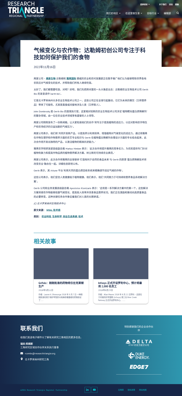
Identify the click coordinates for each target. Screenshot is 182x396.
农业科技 (46, 216)
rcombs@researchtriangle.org (40, 353)
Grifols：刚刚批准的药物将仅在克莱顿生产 (61, 284)
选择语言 (144, 4)
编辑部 (167, 13)
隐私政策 (131, 390)
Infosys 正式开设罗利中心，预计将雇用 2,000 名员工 (120, 284)
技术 (80, 216)
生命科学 (57, 216)
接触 (177, 4)
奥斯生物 (51, 78)
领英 (87, 390)
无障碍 (121, 390)
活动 (171, 4)
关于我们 (163, 4)
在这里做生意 (132, 13)
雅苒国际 (71, 78)
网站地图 (143, 390)
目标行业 (152, 13)
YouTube (94, 390)
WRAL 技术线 (53, 210)
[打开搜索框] (178, 13)
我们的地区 (112, 13)
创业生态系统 (70, 216)
